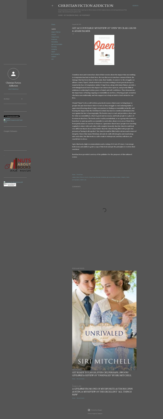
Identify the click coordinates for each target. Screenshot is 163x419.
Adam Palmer (56, 32)
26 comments (80, 398)
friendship (54, 42)
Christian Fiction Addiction (85, 5)
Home (60, 15)
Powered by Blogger (96, 410)
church (53, 34)
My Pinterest (85, 15)
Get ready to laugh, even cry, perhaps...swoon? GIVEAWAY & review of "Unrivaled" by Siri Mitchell (101, 374)
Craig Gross (55, 37)
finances (54, 39)
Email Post (80, 174)
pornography (55, 54)
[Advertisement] (104, 249)
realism (53, 56)
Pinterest (7, 118)
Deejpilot (100, 413)
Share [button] (53, 24)
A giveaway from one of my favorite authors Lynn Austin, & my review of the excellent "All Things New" (102, 391)
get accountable (56, 44)
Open (53, 52)
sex (52, 59)
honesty (54, 47)
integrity (54, 49)
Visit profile (13, 89)
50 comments (80, 378)
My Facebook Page (71, 15)
